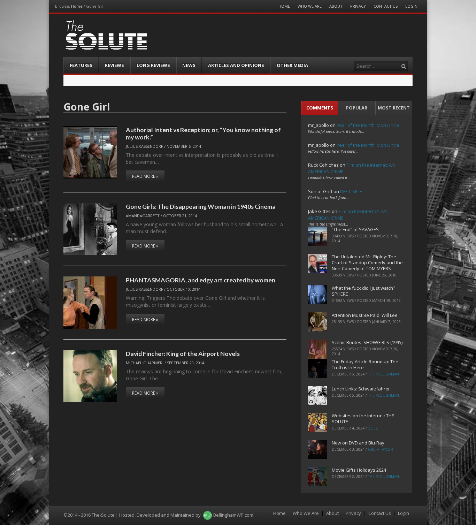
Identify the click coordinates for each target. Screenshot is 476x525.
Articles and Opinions (236, 65)
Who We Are (310, 6)
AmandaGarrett (143, 215)
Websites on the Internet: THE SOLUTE (363, 418)
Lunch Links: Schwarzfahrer (361, 389)
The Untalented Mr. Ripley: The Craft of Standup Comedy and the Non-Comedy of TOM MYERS (367, 262)
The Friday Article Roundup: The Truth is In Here (365, 364)
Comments (319, 108)
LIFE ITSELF (351, 191)
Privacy (358, 6)
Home (77, 6)
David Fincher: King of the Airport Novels (183, 353)
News (188, 65)
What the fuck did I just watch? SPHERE (363, 291)
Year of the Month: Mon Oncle (368, 125)
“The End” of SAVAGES (355, 229)
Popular (356, 108)
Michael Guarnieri (144, 362)
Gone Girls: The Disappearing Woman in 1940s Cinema (201, 206)
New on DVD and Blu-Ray (358, 443)
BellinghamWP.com (233, 515)
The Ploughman (383, 374)
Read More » (145, 176)
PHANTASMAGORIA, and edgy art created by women (200, 280)
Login (411, 6)
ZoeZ (373, 428)
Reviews (114, 65)
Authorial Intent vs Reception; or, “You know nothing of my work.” (203, 133)
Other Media (292, 65)
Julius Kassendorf (144, 146)
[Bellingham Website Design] (207, 515)
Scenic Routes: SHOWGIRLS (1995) (367, 342)
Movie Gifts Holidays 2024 (359, 470)
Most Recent (394, 108)
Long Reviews (153, 65)
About (336, 6)
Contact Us (386, 6)
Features (81, 65)
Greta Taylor (380, 449)
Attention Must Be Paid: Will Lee (365, 315)
